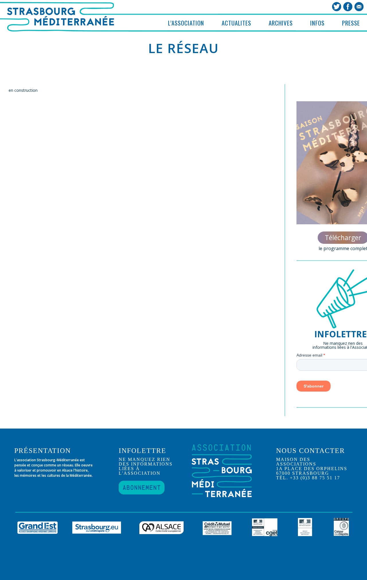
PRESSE (351, 22)
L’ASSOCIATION (186, 22)
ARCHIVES (281, 22)
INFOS (317, 22)
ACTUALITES (236, 22)
